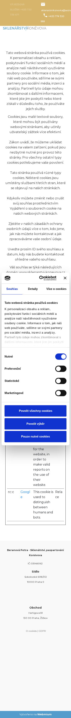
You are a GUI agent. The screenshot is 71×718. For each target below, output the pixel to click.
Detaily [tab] (33, 288)
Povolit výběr (35, 423)
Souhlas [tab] (12, 288)
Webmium (44, 714)
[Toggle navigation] (63, 28)
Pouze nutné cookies (35, 436)
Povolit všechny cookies (35, 410)
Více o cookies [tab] (56, 288)
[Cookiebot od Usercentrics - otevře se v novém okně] (41, 278)
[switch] (60, 369)
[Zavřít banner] (65, 278)
